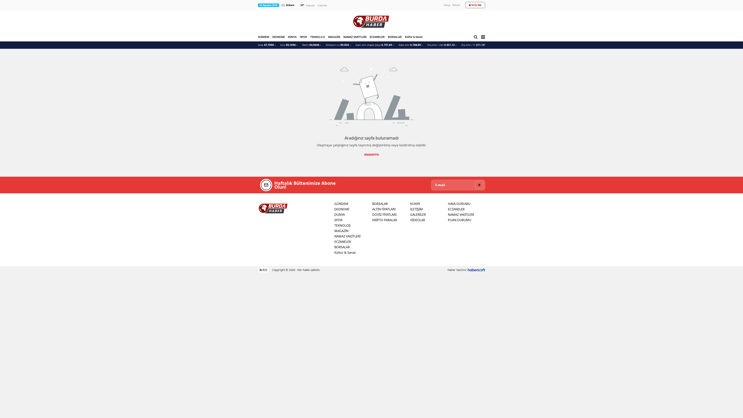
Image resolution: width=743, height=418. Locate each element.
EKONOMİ (278, 37)
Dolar (266, 44)
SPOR (303, 37)
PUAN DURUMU (459, 220)
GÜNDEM (263, 37)
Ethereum (337, 44)
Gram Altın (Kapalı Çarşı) (373, 44)
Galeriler (322, 5)
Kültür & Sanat (414, 37)
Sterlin (310, 44)
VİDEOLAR (417, 220)
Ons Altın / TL (475, 44)
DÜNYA (292, 37)
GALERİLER (418, 214)
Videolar (310, 5)
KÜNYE (415, 204)
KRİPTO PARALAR (384, 220)
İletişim (456, 5)
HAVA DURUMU (459, 204)
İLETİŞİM (416, 209)
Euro (288, 44)
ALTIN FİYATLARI (383, 209)
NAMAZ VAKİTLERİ (354, 37)
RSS (264, 270)
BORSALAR (395, 37)
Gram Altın (410, 44)
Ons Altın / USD (441, 44)
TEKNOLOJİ (317, 37)
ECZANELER (377, 37)
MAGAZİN (334, 37)
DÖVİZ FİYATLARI (384, 214)
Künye (447, 5)
